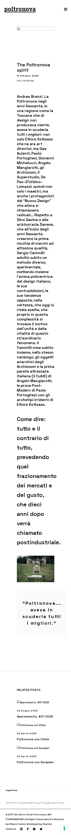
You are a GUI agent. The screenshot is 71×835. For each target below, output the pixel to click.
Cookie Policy (56, 802)
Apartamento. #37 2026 (35, 716)
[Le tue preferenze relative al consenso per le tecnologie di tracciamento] (64, 828)
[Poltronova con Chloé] (35, 725)
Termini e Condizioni (19, 802)
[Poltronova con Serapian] (35, 748)
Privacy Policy (39, 802)
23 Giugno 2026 (27, 710)
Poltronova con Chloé (33, 739)
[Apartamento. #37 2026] (35, 702)
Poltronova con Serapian (35, 762)
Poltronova (25, 80)
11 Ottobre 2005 (28, 75)
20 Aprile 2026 (27, 756)
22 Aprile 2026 (27, 733)
